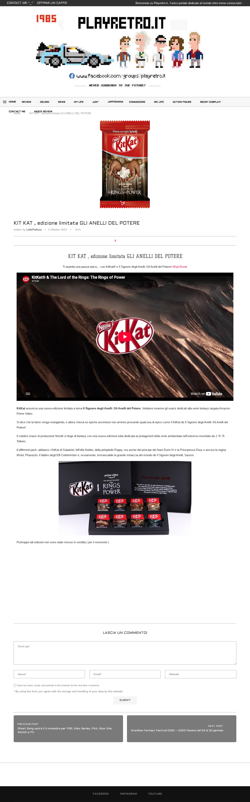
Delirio (44, 102)
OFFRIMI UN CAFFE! (52, 3)
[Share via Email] (133, 240)
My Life (79, 102)
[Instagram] (241, 102)
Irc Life (159, 102)
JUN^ (95, 102)
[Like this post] (118, 240)
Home (12, 102)
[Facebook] (236, 102)
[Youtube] (236, 111)
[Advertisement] (125, 590)
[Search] (233, 102)
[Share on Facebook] (122, 240)
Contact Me (17, 111)
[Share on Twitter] (125, 240)
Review (26, 102)
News (61, 102)
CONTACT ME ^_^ (20, 3)
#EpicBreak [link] (179, 266)
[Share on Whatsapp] (129, 240)
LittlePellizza (34, 229)
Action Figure (182, 102)
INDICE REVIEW (43, 111)
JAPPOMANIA (115, 102)
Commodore (137, 102)
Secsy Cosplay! (210, 102)
